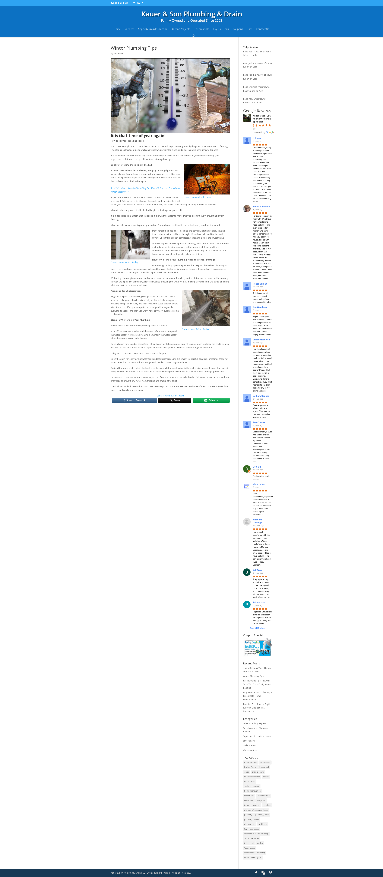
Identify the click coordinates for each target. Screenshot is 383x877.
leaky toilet (261, 800)
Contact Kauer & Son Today (124, 262)
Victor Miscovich (261, 339)
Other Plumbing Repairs (254, 723)
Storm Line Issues (251, 838)
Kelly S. (252, 98)
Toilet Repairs (249, 745)
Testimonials (201, 29)
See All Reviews (257, 627)
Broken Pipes (250, 767)
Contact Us (262, 29)
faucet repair (249, 781)
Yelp (255, 55)
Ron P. (252, 74)
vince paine (259, 484)
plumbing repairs (251, 819)
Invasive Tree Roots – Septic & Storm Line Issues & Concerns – (257, 708)
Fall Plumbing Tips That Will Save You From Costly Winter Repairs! (257, 684)
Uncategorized (250, 750)
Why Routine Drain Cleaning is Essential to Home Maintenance (257, 696)
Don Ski (257, 466)
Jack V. (252, 63)
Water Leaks (249, 848)
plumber (256, 805)
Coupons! (238, 29)
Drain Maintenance (252, 776)
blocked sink (265, 762)
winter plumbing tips (253, 857)
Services (129, 29)
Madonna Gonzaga (257, 521)
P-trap (247, 805)
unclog (260, 843)
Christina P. (254, 86)
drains (266, 776)
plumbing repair (262, 814)
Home (117, 29)
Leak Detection (263, 795)
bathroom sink (250, 762)
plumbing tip (249, 824)
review (259, 51)
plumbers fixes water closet (256, 810)
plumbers (267, 805)
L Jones (257, 138)
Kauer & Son (249, 90)
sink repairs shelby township (256, 833)
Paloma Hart (259, 602)
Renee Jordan (260, 283)
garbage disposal (251, 786)
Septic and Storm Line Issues (257, 736)
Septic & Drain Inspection (153, 29)
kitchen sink (249, 795)
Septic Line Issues (251, 829)
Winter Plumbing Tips (253, 676)
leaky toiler (249, 800)
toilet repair (249, 843)
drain (246, 772)
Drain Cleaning (258, 772)
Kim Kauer (119, 53)
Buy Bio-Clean (221, 29)
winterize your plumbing (254, 852)
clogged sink (264, 767)
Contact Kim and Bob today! (197, 197)
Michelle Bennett (261, 206)
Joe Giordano (260, 307)
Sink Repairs (249, 740)
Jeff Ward (257, 569)
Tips (249, 29)
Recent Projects (180, 29)
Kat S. (251, 51)
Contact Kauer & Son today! (170, 395)
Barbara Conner (261, 395)
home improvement (252, 791)
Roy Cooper (259, 422)
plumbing (248, 814)
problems (262, 824)
